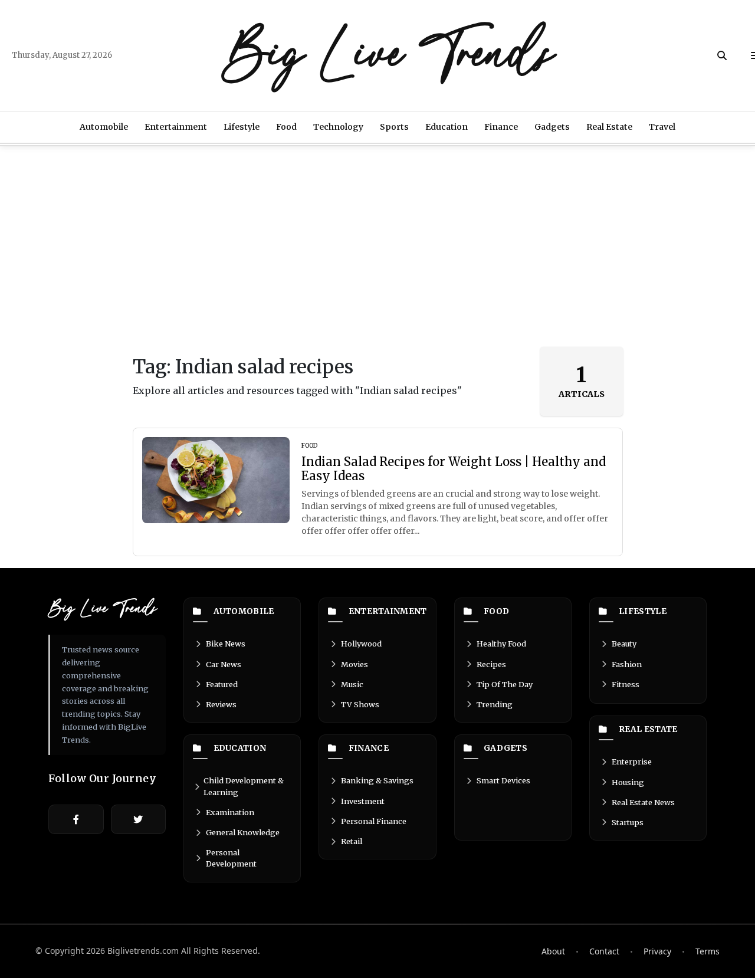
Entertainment (176, 127)
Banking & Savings (377, 780)
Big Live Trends (389, 55)
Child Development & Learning (243, 786)
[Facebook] (76, 819)
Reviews (221, 704)
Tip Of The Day (505, 684)
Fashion (627, 664)
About (553, 951)
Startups (628, 822)
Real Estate (609, 127)
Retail (351, 841)
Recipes (491, 664)
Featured (222, 684)
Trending (495, 704)
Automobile (104, 127)
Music (352, 684)
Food (286, 127)
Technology (338, 127)
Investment (363, 801)
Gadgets (552, 127)
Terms (707, 951)
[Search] (722, 55)
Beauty (624, 643)
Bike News (225, 643)
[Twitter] (138, 819)
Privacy (657, 951)
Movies (354, 664)
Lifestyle (242, 127)
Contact (604, 951)
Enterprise (632, 761)
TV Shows (360, 704)
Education (446, 127)
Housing (628, 782)
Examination (230, 812)
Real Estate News (643, 802)
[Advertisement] (377, 246)
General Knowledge (243, 832)
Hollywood (361, 643)
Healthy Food (501, 643)
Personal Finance (373, 821)
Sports (394, 127)
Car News (223, 664)
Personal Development (231, 858)
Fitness (625, 684)
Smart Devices (503, 780)
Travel (662, 127)
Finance (501, 127)
